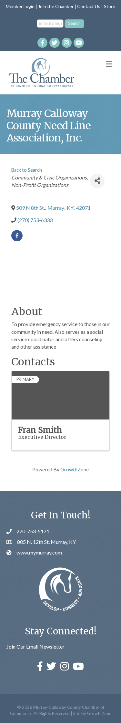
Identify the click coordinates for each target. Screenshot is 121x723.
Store (109, 6)
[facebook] (17, 235)
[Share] (97, 181)
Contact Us (88, 6)
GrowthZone (74, 469)
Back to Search (26, 170)
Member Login (20, 6)
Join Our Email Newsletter (35, 646)
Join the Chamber (56, 6)
